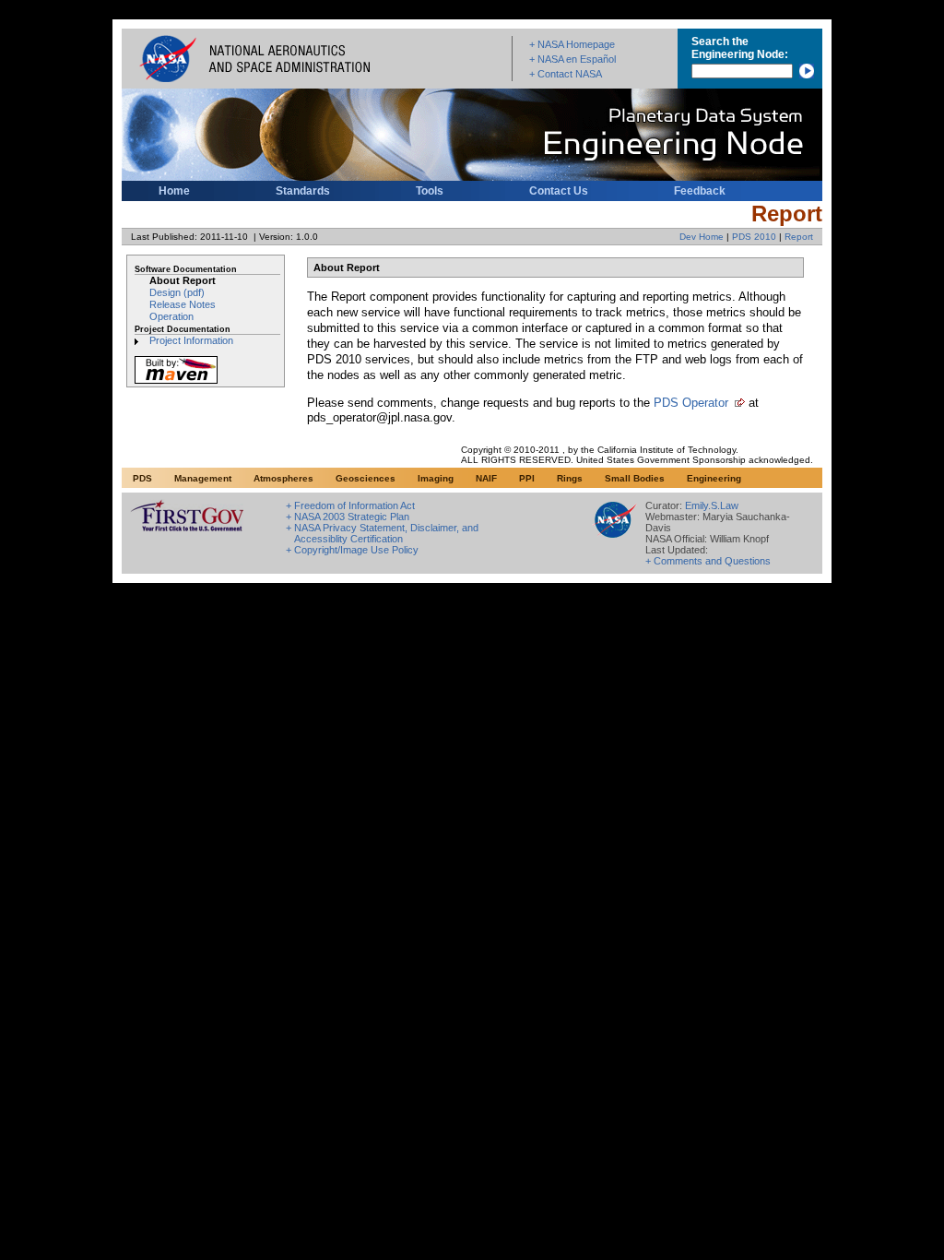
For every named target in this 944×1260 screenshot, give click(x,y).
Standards (303, 190)
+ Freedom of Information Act (350, 505)
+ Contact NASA (565, 73)
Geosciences (365, 478)
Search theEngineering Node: (739, 48)
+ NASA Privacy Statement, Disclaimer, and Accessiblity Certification (382, 533)
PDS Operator (691, 403)
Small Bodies (635, 478)
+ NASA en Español (572, 59)
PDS (142, 478)
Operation (171, 316)
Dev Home (701, 237)
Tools (429, 190)
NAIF (486, 478)
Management (202, 478)
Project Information (191, 340)
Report (799, 237)
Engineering (714, 478)
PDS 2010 (754, 237)
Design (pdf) (177, 292)
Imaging (436, 478)
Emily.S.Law (711, 505)
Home (174, 190)
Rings (570, 478)
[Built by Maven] (176, 382)
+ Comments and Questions (708, 560)
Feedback (700, 190)
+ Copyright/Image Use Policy (352, 549)
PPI (527, 478)
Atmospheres (283, 478)
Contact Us (558, 190)
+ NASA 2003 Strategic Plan (347, 516)
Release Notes (182, 304)
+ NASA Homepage (572, 44)
